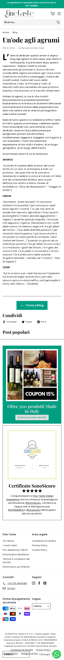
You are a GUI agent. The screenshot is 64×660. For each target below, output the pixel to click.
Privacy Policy (39, 545)
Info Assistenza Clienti (15, 550)
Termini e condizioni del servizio (16, 560)
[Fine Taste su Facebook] (39, 583)
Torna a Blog (34, 305)
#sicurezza (33, 510)
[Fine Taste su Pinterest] (44, 583)
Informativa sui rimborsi (16, 566)
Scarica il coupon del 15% (32, 417)
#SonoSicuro (33, 503)
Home (6, 32)
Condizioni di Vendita (44, 540)
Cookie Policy (39, 550)
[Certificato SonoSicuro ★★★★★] (32, 455)
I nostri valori (10, 545)
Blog (15, 32)
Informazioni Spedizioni (16, 554)
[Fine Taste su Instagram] (33, 583)
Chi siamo (8, 540)
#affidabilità (16, 510)
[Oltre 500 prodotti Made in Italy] (32, 375)
